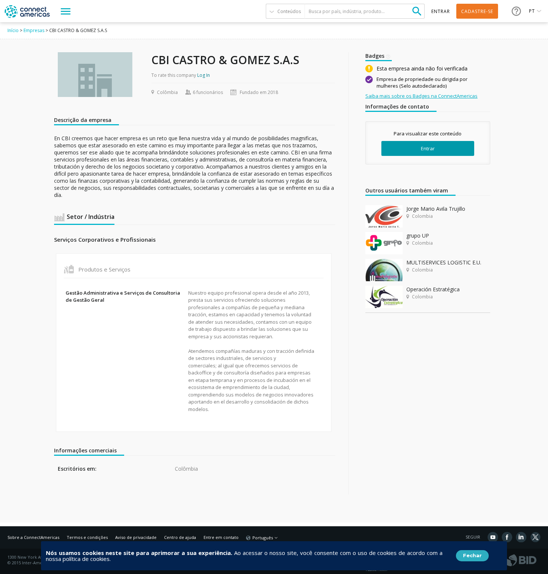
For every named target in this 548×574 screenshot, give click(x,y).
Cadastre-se (477, 11)
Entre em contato (221, 537)
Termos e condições (87, 537)
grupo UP (417, 235)
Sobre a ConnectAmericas (33, 537)
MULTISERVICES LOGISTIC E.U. (443, 262)
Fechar (472, 555)
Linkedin (521, 537)
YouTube (493, 537)
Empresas (33, 30)
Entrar (428, 148)
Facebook (507, 537)
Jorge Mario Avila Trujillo (435, 208)
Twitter (535, 537)
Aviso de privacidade (136, 537)
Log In (203, 75)
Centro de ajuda (180, 537)
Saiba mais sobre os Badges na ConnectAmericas (421, 95)
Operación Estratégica (433, 289)
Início (13, 30)
